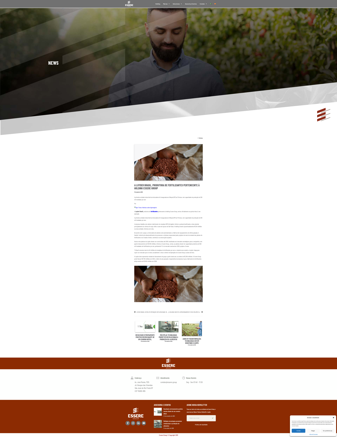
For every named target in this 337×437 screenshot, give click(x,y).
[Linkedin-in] (138, 423)
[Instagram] (133, 423)
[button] (333, 417)
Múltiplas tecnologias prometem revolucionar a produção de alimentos (168, 337)
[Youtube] (144, 423)
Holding (157, 4)
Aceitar (299, 430)
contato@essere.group (168, 382)
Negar (313, 430)
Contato (202, 4)
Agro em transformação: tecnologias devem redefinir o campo (192, 341)
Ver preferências (327, 430)
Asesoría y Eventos (191, 4)
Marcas (165, 4)
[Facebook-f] (127, 423)
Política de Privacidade (313, 434)
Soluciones (176, 4)
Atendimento (164, 378)
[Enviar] (213, 418)
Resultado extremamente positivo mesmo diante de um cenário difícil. (145, 337)
